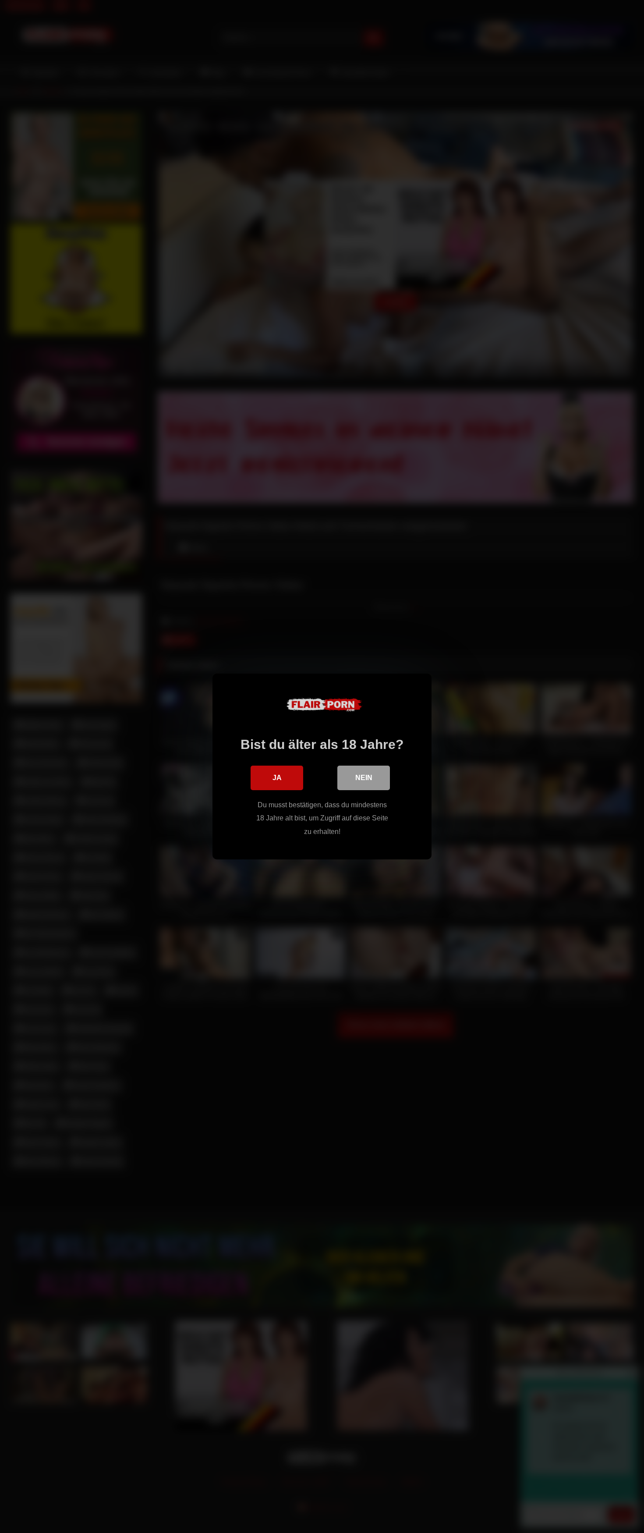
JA (277, 777)
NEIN (363, 777)
